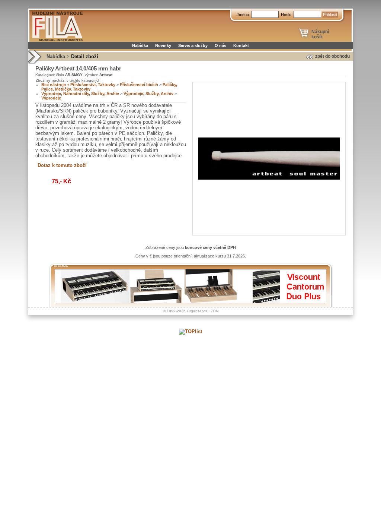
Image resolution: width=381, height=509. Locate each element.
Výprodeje (51, 98)
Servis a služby (193, 45)
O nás (220, 45)
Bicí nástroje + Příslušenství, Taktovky (78, 84)
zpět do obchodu (332, 56)
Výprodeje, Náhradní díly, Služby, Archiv (80, 93)
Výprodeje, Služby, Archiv (148, 93)
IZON (213, 311)
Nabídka (140, 45)
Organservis (197, 311)
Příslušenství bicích (139, 84)
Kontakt (241, 45)
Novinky (163, 45)
